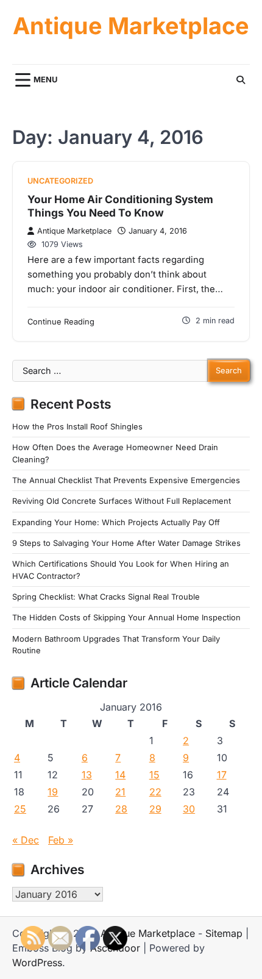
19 (53, 792)
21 (120, 792)
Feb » (60, 840)
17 (222, 775)
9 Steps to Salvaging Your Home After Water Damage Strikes (126, 543)
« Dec (25, 840)
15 (154, 775)
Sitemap (224, 933)
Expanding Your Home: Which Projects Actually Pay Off (116, 522)
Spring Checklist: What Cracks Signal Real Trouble (106, 596)
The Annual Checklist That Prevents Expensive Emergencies (126, 480)
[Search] (241, 80)
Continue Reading (60, 321)
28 (121, 809)
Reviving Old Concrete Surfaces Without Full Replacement (121, 501)
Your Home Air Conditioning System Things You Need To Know (120, 206)
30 (189, 809)
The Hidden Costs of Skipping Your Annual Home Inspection (126, 617)
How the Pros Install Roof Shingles (77, 426)
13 (87, 775)
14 (120, 775)
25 (20, 809)
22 (155, 792)
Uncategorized (60, 180)
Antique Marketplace (131, 26)
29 (155, 809)
